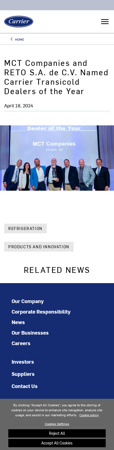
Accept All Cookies (56, 443)
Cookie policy (89, 415)
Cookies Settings (57, 423)
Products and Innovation (38, 246)
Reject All (57, 433)
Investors (23, 361)
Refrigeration (25, 228)
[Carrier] (16, 21)
